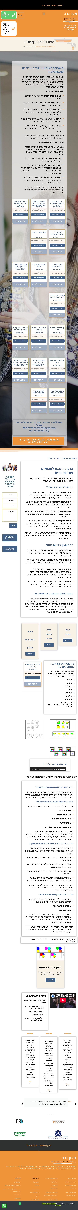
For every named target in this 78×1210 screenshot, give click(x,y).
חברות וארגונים (41, 46)
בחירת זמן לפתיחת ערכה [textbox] (33, 674)
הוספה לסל (57, 221)
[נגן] (32, 769)
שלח (13, 526)
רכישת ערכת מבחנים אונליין (54, 5)
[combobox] (32, 673)
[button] (43, 13)
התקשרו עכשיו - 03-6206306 (39, 1145)
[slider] (63, 769)
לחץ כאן (50, 980)
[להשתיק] (59, 769)
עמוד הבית (51, 46)
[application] (48, 769)
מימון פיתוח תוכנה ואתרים (51, 1204)
